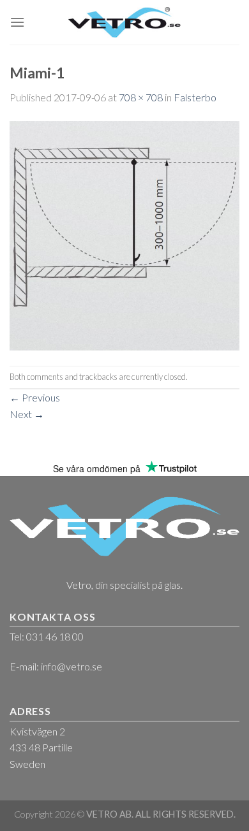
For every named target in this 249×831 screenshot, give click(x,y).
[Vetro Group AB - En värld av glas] (124, 22)
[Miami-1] (124, 234)
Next (27, 414)
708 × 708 (141, 97)
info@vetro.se (71, 666)
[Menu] (17, 22)
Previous (35, 397)
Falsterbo (195, 97)
